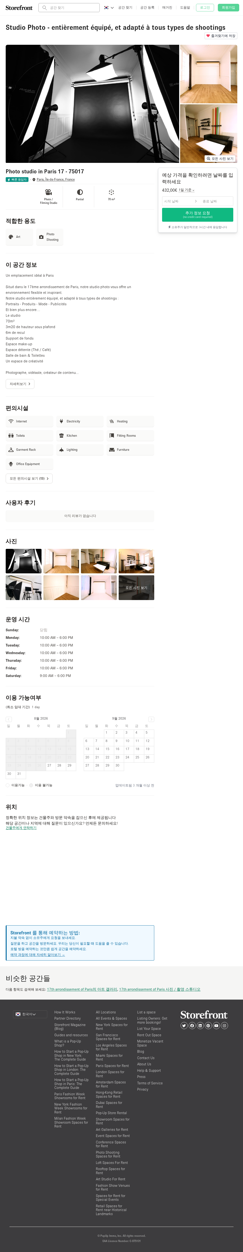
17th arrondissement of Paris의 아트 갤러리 (82, 989)
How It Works (64, 1012)
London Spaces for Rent (110, 1074)
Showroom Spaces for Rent (113, 1121)
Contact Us (145, 1058)
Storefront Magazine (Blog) (70, 1027)
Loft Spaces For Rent (112, 1163)
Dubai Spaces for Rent (109, 1105)
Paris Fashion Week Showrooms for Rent (69, 1096)
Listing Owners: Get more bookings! (152, 1020)
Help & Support (149, 1070)
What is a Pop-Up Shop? (67, 1043)
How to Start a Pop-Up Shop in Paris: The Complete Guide (71, 1084)
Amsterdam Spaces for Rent (111, 1084)
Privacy (142, 1089)
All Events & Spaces (111, 1018)
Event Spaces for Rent (113, 1136)
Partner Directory (67, 1018)
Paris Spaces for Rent (112, 1066)
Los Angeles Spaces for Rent (111, 1047)
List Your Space (149, 1029)
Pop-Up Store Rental (111, 1113)
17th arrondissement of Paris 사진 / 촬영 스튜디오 (160, 989)
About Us (144, 1064)
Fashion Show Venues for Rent (113, 1187)
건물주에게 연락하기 (21, 828)
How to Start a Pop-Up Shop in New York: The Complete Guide (71, 1055)
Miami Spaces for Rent (109, 1057)
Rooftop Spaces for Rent (110, 1171)
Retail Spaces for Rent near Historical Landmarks (111, 1210)
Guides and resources (71, 1035)
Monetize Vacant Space (150, 1043)
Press (141, 1077)
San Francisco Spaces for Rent (108, 1037)
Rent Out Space (149, 1035)
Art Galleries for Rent (112, 1129)
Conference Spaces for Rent (111, 1144)
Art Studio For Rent (110, 1179)
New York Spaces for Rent (112, 1027)
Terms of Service (150, 1083)
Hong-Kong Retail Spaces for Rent (109, 1094)
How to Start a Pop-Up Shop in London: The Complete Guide (71, 1070)
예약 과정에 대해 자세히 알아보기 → (37, 955)
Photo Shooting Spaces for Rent (108, 1154)
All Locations (106, 1012)
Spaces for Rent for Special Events (110, 1198)
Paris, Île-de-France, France (56, 179)
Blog (140, 1051)
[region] (80, 883)
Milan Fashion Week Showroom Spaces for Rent (71, 1122)
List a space (146, 1012)
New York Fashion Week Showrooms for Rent (70, 1108)
